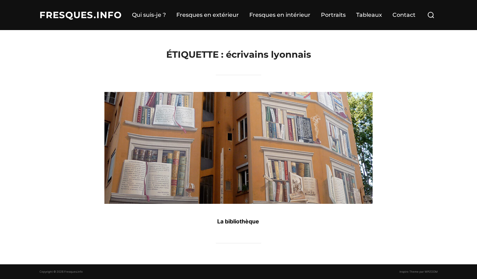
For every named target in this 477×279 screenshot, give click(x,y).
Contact (404, 15)
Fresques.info (80, 15)
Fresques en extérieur (207, 15)
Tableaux (369, 15)
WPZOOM (431, 271)
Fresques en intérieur (279, 15)
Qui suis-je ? (149, 15)
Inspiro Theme (409, 271)
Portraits (333, 15)
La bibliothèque (238, 221)
